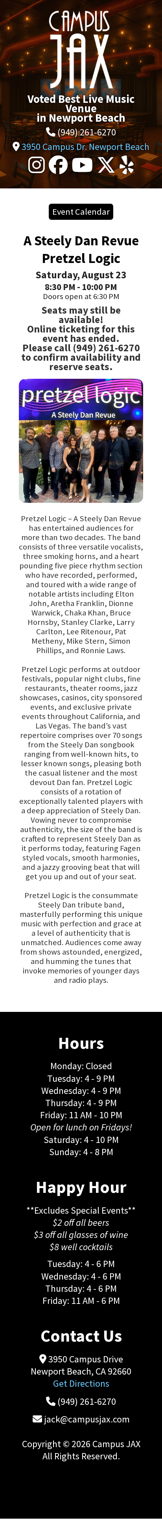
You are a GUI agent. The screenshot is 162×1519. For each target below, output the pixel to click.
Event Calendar (81, 211)
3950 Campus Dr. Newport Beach (85, 147)
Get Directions (81, 1383)
